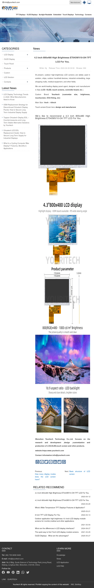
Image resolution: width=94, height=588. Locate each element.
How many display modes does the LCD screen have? (45, 477)
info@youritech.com (12, 2)
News (59, 558)
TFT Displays (20, 14)
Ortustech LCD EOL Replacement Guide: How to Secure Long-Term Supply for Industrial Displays (15, 134)
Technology (79, 14)
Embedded (57, 14)
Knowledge (61, 555)
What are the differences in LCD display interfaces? (55, 528)
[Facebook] (3, 572)
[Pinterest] (13, 572)
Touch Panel (9, 63)
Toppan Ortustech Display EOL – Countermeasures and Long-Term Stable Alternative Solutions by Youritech (16, 121)
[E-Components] (83, 2)
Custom (7, 72)
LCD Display (8, 54)
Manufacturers (75, 2)
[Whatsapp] (22, 572)
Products (7, 68)
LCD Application (63, 562)
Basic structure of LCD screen (79, 472)
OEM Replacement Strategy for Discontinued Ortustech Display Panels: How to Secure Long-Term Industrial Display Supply (16, 108)
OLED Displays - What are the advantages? (52, 535)
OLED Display (9, 59)
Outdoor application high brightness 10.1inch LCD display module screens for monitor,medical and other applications (60, 519)
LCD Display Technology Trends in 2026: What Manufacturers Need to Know (16, 97)
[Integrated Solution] (88, 2)
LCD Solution (9, 77)
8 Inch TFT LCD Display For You (47, 515)
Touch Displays (68, 14)
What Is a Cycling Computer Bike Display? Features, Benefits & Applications (16, 146)
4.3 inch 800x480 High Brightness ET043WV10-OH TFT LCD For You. (62, 493)
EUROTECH (12, 579)
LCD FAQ (60, 566)
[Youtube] (8, 572)
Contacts (88, 14)
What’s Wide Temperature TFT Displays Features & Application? (60, 507)
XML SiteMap (76, 584)
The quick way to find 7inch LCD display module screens (57, 532)
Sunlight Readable (45, 14)
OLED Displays (32, 14)
